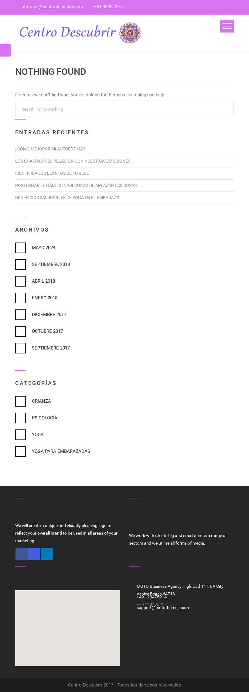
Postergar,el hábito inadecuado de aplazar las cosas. (76, 185)
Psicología (44, 418)
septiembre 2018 (51, 264)
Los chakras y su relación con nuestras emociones (72, 161)
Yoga (38, 434)
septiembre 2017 (51, 348)
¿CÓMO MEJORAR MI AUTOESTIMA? (50, 148)
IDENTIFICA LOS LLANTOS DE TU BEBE (52, 173)
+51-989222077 (109, 6)
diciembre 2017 (49, 314)
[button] (68, 624)
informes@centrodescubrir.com (52, 6)
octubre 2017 (47, 331)
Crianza (41, 401)
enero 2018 (44, 298)
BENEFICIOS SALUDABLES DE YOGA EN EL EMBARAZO (67, 197)
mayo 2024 (43, 247)
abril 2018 (43, 281)
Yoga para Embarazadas (61, 451)
